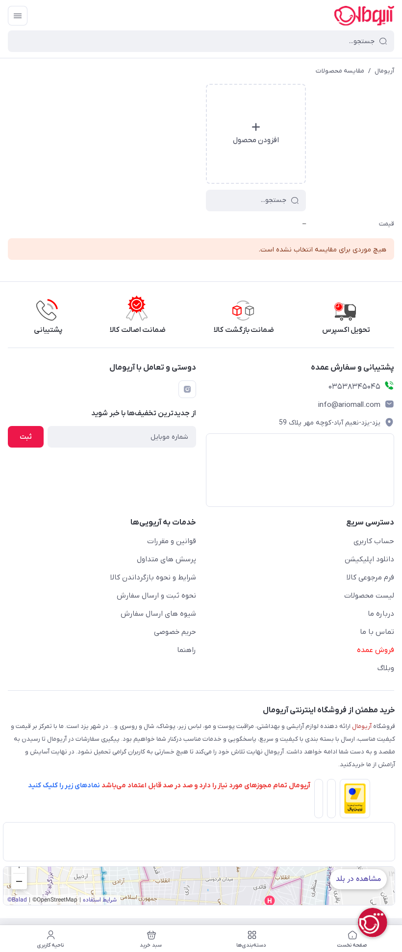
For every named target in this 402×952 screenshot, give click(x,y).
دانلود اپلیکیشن (369, 559)
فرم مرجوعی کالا (370, 577)
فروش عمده (375, 650)
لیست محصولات (369, 596)
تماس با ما (377, 632)
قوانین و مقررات (171, 541)
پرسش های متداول (166, 559)
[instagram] (187, 389)
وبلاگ (385, 668)
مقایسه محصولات (340, 71)
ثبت (26, 437)
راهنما (186, 650)
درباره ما (381, 614)
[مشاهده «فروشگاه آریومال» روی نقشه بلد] (199, 885)
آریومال (384, 71)
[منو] (17, 15)
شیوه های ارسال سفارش (158, 614)
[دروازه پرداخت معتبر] (353, 800)
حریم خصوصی (175, 632)
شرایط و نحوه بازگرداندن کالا (153, 577)
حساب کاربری (373, 541)
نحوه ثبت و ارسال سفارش (156, 596)
